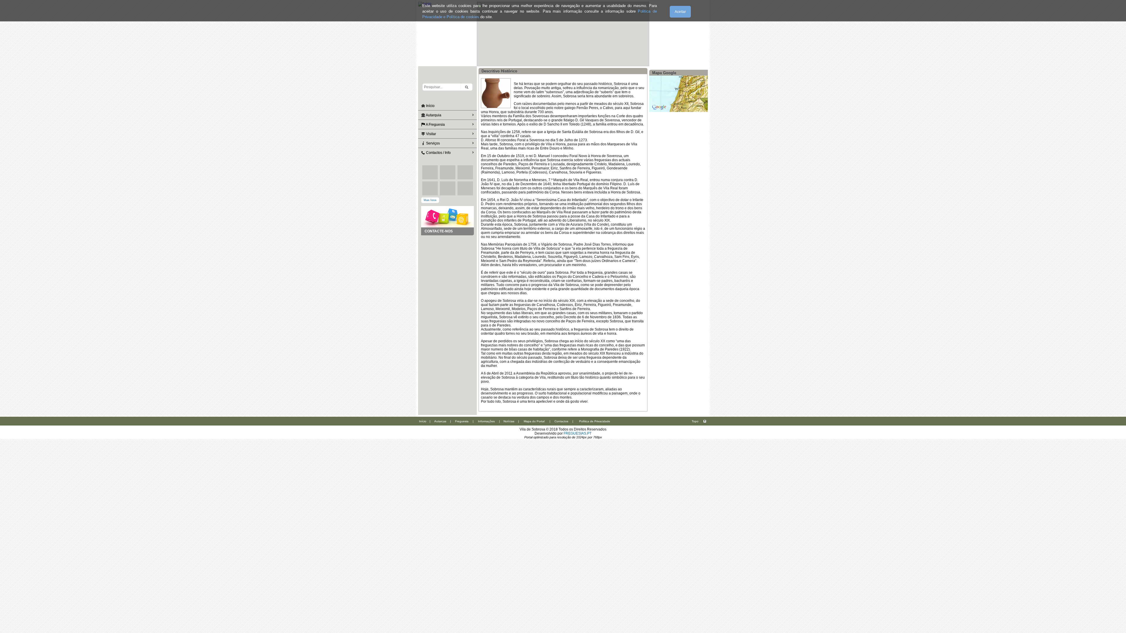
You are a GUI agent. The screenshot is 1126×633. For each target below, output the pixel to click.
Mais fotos (430, 200)
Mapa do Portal (534, 421)
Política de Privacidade (594, 421)
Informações (486, 421)
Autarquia (433, 115)
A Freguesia (435, 124)
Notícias (508, 421)
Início (430, 106)
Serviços (432, 143)
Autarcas (440, 421)
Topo (695, 421)
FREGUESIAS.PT (577, 433)
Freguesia (462, 421)
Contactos (561, 421)
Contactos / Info (438, 153)
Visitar (430, 134)
